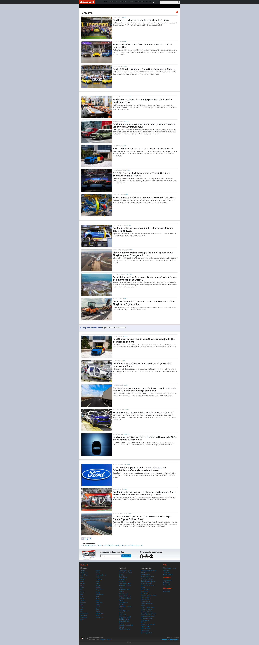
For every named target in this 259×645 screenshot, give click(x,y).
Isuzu (82, 605)
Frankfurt (108, 545)
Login (154, 2)
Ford (82, 545)
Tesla (97, 609)
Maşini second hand (169, 568)
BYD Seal (122, 575)
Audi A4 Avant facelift (147, 616)
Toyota (98, 611)
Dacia (82, 588)
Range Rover (99, 590)
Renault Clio (122, 579)
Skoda (97, 598)
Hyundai (83, 602)
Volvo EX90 (122, 615)
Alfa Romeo (84, 573)
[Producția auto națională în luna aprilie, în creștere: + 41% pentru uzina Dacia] (96, 382)
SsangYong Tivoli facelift (148, 614)
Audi (81, 577)
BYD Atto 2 (122, 581)
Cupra (82, 585)
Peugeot (98, 585)
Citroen (82, 583)
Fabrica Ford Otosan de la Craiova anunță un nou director (143, 148)
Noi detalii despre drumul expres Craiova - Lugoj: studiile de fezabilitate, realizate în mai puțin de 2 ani (144, 389)
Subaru (98, 605)
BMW (82, 581)
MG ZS (121, 609)
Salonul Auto (115, 545)
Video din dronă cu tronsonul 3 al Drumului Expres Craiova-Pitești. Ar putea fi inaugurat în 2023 (143, 254)
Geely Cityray (123, 577)
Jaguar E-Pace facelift (148, 607)
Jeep (81, 609)
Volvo (97, 615)
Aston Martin (84, 575)
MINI (97, 577)
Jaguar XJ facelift (146, 583)
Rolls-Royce (99, 594)
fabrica (122, 545)
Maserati (98, 571)
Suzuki (98, 607)
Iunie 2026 (166, 585)
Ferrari (82, 592)
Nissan (98, 581)
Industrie (126, 121)
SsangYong (99, 602)
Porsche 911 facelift (125, 617)
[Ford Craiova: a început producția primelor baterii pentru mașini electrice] (96, 118)
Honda (82, 600)
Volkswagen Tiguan (125, 571)
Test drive (166, 572)
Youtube (151, 556)
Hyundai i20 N (145, 599)
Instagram (146, 556)
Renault (98, 592)
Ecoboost (133, 545)
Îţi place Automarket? (92, 328)
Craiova (127, 545)
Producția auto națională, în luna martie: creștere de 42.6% (143, 412)
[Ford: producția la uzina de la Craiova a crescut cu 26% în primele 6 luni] (96, 63)
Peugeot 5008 (123, 602)
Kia (81, 611)
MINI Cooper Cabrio (125, 598)
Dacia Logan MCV (146, 633)
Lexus (82, 619)
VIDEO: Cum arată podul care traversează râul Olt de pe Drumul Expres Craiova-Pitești (142, 517)
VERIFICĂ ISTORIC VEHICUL (143, 2)
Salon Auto (101, 545)
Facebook (142, 556)
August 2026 (167, 581)
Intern (124, 17)
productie (94, 545)
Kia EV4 (121, 591)
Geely (82, 598)
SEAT (97, 596)
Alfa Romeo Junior (124, 629)
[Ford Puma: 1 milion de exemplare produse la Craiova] (96, 38)
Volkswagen (99, 613)
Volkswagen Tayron (125, 606)
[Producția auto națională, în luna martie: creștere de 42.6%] (96, 431)
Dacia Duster (145, 626)
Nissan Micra (145, 593)
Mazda (98, 573)
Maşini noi (84, 565)
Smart (97, 600)
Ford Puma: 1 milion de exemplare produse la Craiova (141, 20)
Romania (87, 545)
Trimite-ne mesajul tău (170, 639)
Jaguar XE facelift (146, 610)
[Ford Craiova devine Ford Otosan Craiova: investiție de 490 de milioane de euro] (96, 357)
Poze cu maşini (168, 574)
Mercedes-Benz (101, 575)
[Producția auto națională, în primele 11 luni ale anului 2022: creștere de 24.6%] (96, 246)
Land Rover (84, 615)
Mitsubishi (99, 579)
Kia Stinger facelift (146, 612)
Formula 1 (166, 591)
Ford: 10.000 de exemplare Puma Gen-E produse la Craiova (144, 69)
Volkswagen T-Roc (125, 583)
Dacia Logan (145, 631)
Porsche (98, 588)
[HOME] (87, 2)
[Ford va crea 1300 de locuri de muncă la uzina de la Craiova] (96, 216)
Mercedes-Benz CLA (125, 573)
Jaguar (82, 607)
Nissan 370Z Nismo (147, 577)
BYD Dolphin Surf (124, 619)
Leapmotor (83, 617)
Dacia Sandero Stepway (148, 581)
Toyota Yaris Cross (147, 579)
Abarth (82, 571)
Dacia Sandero (145, 628)
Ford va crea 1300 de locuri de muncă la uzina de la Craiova (144, 197)
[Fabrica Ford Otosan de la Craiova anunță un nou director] (96, 167)
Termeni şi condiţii (105, 639)
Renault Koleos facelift (148, 624)
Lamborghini (84, 613)
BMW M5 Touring (124, 589)
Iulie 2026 (166, 583)
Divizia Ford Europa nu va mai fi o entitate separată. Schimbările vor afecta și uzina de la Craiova (139, 468)
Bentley (82, 579)
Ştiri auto (166, 570)
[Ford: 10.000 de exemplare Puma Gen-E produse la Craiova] (96, 87)
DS (81, 590)
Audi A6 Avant (123, 594)
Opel (97, 583)
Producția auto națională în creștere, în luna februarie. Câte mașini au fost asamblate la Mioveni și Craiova (144, 493)
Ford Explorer (145, 574)
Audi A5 (121, 600)
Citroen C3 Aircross (125, 596)
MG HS (121, 604)
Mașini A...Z (99, 617)
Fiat (81, 594)
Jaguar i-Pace (145, 601)
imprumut (139, 545)
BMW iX (143, 622)
